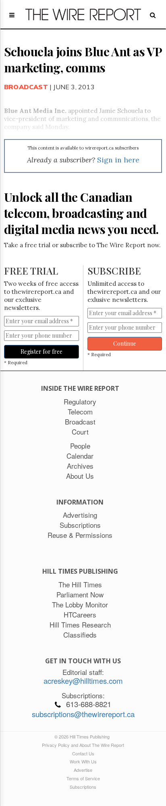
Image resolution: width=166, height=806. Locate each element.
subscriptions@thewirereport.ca (83, 714)
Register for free (41, 351)
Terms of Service (83, 778)
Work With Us (83, 761)
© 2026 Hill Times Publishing (83, 736)
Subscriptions (83, 786)
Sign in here (118, 159)
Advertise (83, 770)
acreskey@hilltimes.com (83, 680)
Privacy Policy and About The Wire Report (83, 745)
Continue (124, 343)
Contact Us (83, 753)
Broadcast (26, 87)
